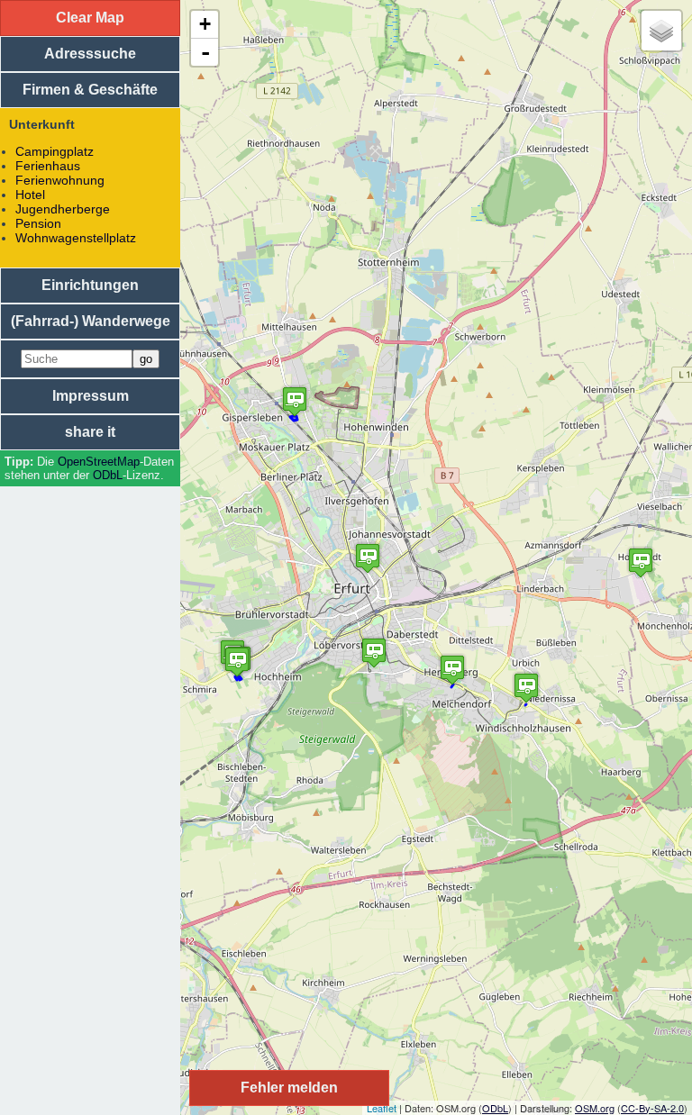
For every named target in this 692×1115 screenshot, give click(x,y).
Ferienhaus (47, 166)
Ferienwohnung (60, 180)
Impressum (90, 395)
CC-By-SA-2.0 (652, 1108)
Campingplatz (54, 151)
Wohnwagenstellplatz (75, 238)
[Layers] (661, 30)
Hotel (30, 194)
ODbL (108, 475)
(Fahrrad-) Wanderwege (90, 321)
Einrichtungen (90, 285)
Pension (38, 223)
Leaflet (381, 1108)
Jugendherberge (62, 209)
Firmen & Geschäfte (90, 89)
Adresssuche (90, 53)
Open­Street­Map (99, 461)
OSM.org (595, 1108)
